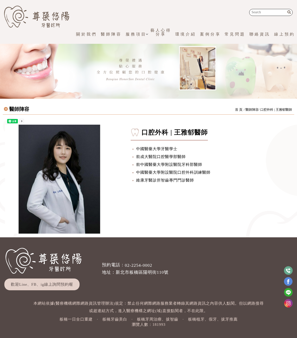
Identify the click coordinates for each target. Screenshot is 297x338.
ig (42, 284)
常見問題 (235, 34)
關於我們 (86, 34)
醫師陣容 (111, 34)
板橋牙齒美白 (114, 319)
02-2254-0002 (138, 265)
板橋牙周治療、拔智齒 (157, 319)
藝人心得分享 (160, 32)
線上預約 (284, 34)
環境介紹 (185, 34)
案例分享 (210, 34)
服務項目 (136, 34)
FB (34, 284)
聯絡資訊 (259, 34)
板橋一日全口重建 (76, 319)
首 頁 (238, 109)
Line (23, 284)
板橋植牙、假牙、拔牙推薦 (213, 319)
